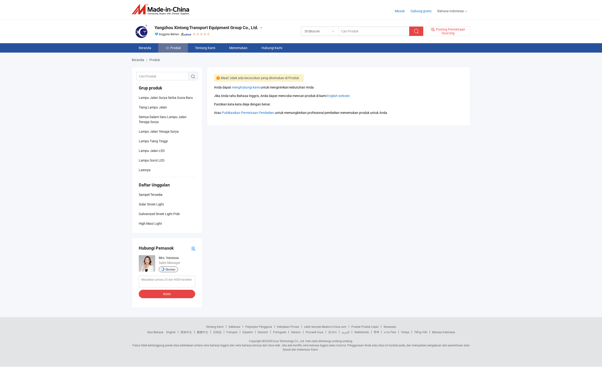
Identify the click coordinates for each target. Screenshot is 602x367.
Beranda (145, 48)
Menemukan (238, 48)
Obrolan (170, 269)
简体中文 (186, 332)
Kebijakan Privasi (288, 326)
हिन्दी (376, 332)
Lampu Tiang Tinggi (153, 141)
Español (247, 332)
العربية (345, 332)
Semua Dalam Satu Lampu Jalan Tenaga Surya (162, 119)
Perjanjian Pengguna (258, 326)
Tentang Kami (205, 48)
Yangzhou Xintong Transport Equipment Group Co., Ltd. (206, 27)
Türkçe (405, 332)
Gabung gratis (421, 11)
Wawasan (390, 326)
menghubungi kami (246, 87)
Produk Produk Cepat (365, 326)
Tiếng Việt (420, 332)
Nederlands (361, 332)
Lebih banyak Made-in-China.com (325, 326)
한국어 (332, 332)
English (171, 332)
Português (279, 332)
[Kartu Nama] (193, 248)
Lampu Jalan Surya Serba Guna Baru (166, 97)
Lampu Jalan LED (152, 150)
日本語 (217, 332)
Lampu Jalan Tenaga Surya (159, 131)
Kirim (167, 294)
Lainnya (144, 170)
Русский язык (314, 332)
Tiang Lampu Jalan (153, 107)
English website (338, 95)
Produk (175, 48)
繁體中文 (202, 332)
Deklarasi (234, 326)
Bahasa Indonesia (443, 332)
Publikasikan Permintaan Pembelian (248, 112)
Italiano (296, 332)
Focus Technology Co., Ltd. (288, 341)
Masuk (400, 11)
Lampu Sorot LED (151, 160)
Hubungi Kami (271, 48)
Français (232, 332)
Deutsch (263, 332)
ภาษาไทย (390, 332)
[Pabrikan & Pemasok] (162, 9)
